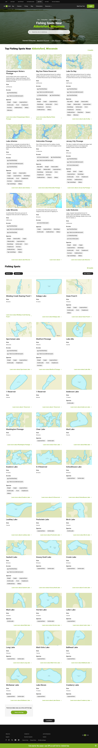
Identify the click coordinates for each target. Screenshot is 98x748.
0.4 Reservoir (49, 474)
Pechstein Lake (49, 519)
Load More (49, 720)
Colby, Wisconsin (55, 40)
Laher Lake (79, 609)
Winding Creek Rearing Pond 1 (19, 298)
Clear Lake (49, 429)
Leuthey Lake (19, 519)
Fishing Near (44, 19)
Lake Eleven (49, 685)
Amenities (17, 273)
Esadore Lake (19, 474)
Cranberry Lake (79, 685)
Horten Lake (49, 609)
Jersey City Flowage (79, 156)
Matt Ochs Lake (49, 647)
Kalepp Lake (49, 298)
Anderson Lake (79, 391)
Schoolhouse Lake (79, 474)
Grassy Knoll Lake (49, 564)
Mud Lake (79, 429)
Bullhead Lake (79, 647)
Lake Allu (79, 346)
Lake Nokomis (79, 227)
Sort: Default (87, 273)
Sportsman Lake (19, 346)
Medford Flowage (49, 346)
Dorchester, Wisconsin (69, 40)
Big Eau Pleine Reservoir (49, 87)
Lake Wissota (19, 227)
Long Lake (19, 647)
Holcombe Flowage (49, 156)
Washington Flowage (19, 429)
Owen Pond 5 (79, 298)
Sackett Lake (19, 564)
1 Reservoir (19, 391)
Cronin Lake (79, 564)
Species (8, 273)
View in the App (19, 712)
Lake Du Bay (79, 87)
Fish (38, 19)
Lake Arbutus (19, 156)
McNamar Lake (19, 685)
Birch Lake (79, 519)
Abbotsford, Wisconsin (43, 40)
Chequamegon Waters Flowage (19, 87)
